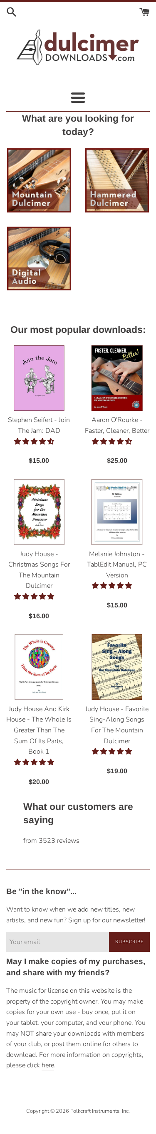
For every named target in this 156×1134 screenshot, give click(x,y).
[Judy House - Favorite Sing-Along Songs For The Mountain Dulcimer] (117, 667)
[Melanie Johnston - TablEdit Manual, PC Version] (117, 512)
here (48, 1065)
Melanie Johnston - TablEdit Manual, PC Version (117, 565)
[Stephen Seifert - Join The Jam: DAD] (39, 378)
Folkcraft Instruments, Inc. (100, 1111)
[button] (35, 441)
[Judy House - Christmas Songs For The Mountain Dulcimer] (39, 512)
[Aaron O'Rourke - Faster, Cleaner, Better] (117, 378)
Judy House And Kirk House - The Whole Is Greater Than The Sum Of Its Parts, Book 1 (39, 730)
